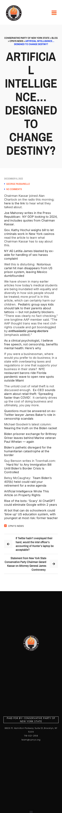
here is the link (14, 203)
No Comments (14, 189)
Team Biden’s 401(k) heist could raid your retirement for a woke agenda (28, 481)
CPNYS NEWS (16, 526)
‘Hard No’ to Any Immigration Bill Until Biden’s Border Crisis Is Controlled (27, 468)
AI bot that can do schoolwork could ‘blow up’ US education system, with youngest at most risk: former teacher (31, 514)
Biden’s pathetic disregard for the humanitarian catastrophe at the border (27, 451)
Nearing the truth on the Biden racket (30, 428)
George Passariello (18, 184)
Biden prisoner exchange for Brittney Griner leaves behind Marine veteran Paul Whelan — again (30, 437)
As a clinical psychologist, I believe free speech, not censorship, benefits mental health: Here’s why (31, 344)
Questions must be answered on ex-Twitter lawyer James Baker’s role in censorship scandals (30, 414)
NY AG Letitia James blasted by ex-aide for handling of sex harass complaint (29, 254)
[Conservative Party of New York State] (14, 13)
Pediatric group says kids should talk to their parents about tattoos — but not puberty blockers (29, 308)
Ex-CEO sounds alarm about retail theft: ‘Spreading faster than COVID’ (29, 393)
